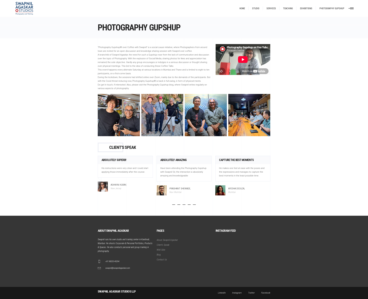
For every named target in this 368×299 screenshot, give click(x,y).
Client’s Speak (163, 245)
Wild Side (161, 249)
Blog (159, 254)
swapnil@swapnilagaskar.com (117, 268)
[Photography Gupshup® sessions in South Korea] (162, 115)
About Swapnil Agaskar (167, 240)
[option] (125, 174)
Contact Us (162, 259)
